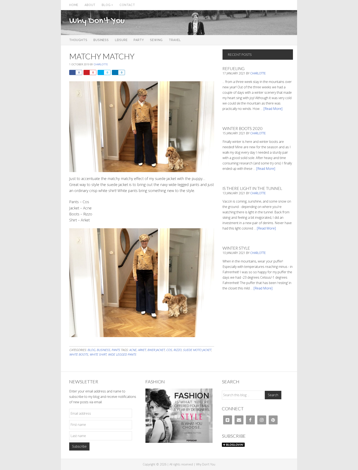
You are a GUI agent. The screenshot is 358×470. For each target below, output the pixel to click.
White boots (78, 354)
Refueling (233, 68)
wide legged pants (122, 354)
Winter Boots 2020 (242, 128)
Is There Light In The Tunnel (252, 188)
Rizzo (177, 350)
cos (169, 350)
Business (103, 350)
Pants (115, 350)
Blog (91, 350)
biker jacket (156, 350)
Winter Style (236, 247)
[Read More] (273, 108)
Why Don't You (97, 21)
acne (132, 350)
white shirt (98, 354)
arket (142, 350)
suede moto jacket (197, 350)
